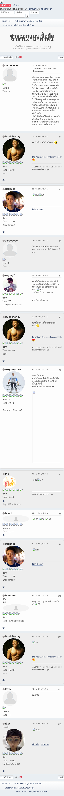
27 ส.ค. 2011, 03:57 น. (40, 317)
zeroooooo (11, 65)
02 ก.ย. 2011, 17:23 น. (40, 595)
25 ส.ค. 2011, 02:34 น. (40, 189)
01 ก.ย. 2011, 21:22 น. (40, 369)
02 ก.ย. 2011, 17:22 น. (40, 513)
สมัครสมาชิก (46, 8)
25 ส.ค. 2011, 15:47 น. (40, 240)
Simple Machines (40, 791)
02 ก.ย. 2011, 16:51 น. (40, 474)
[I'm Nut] (3, 771)
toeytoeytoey (13, 369)
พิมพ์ (61, 57)
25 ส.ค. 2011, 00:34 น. (40, 65)
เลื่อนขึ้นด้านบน (7, 777)
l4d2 (34, 209)
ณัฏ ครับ (35, 744)
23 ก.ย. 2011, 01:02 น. (40, 723)
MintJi (8, 513)
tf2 (37, 209)
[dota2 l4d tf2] (3, 232)
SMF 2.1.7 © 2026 (24, 791)
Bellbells (10, 189)
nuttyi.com (45, 744)
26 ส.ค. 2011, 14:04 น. (40, 275)
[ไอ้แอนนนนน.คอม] (3, 627)
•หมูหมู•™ (10, 275)
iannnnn (10, 595)
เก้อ (7, 474)
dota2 (40, 209)
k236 (8, 689)
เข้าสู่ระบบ (32, 8)
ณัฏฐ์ (7, 723)
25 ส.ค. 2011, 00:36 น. (40, 136)
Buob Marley (12, 136)
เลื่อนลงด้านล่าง (6, 57)
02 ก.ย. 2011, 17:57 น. (40, 636)
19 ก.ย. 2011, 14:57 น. (40, 689)
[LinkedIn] (3, 180)
